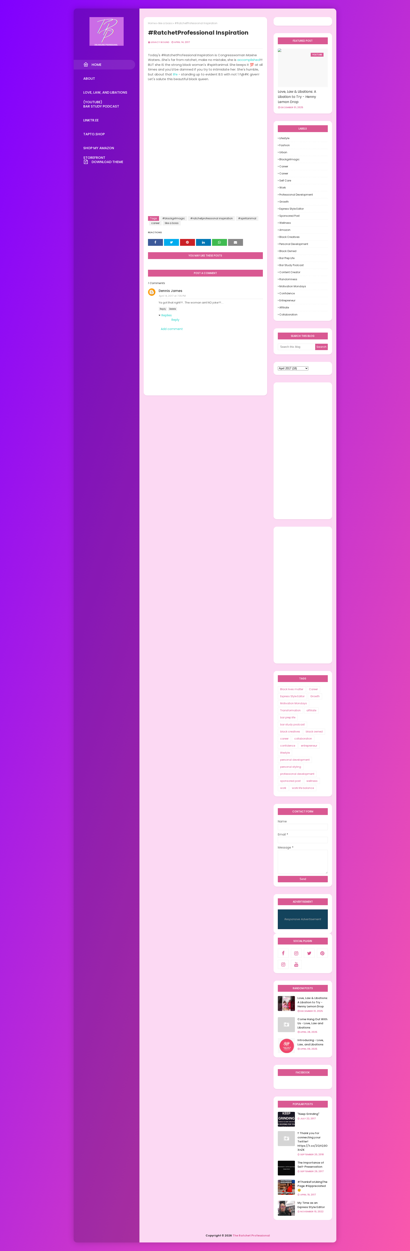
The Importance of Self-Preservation (310, 1165)
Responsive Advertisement (302, 919)
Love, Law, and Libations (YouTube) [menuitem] (105, 93)
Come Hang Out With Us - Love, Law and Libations (312, 1023)
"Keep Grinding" (308, 1114)
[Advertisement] (303, 451)
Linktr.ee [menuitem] (91, 120)
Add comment (172, 329)
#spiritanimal (247, 218)
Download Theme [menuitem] (107, 161)
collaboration (288, 314)
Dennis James (170, 291)
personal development (293, 244)
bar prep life (286, 258)
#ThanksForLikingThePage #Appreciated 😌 (312, 1186)
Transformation (290, 710)
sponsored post (289, 216)
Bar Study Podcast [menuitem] (101, 106)
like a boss (165, 23)
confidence (287, 293)
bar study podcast (291, 265)
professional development (296, 194)
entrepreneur (287, 300)
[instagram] (296, 953)
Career (283, 166)
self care (285, 180)
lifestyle (284, 138)
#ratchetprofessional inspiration (211, 218)
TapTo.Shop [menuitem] (94, 134)
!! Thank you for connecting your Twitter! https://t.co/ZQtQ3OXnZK (312, 1141)
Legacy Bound (160, 42)
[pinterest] (322, 953)
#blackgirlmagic (173, 218)
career (155, 223)
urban (283, 152)
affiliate (284, 307)
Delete (172, 309)
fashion (284, 145)
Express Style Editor (291, 209)
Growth (284, 201)
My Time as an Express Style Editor (311, 1205)
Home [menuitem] (96, 64)
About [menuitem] (89, 78)
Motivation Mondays (292, 286)
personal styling (290, 767)
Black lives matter (291, 689)
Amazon (284, 230)
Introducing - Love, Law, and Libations (310, 1042)
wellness (285, 223)
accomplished (248, 59)
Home (152, 23)
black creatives (289, 237)
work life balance (303, 788)
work (282, 187)
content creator (289, 272)
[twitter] (309, 953)
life (175, 74)
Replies (166, 315)
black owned (287, 251)
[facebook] (283, 953)
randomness (288, 279)
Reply (163, 309)
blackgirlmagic (289, 159)
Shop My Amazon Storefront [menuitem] (98, 149)
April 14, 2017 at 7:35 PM (172, 296)
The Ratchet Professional (251, 1235)
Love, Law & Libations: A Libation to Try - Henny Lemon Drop (297, 96)
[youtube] (296, 964)
